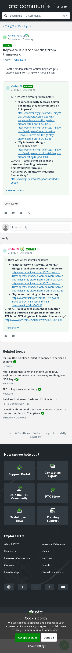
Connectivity (11, 203)
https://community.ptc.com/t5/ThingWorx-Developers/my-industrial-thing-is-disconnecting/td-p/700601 (39, 153)
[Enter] (6, 15)
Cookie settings (41, 433)
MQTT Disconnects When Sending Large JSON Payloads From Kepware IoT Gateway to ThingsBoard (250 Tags (35, 375)
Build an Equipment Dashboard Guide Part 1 (30, 399)
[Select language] (48, 6)
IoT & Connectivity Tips (16, 403)
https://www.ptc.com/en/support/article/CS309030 (33, 320)
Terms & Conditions (18, 433)
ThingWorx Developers (18, 26)
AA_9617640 (15, 35)
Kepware (8, 366)
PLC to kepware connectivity (20, 389)
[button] (4, 7)
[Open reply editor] (36, 227)
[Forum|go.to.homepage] (23, 6)
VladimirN (16, 86)
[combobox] (36, 15)
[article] (36, 293)
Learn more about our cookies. (39, 630)
